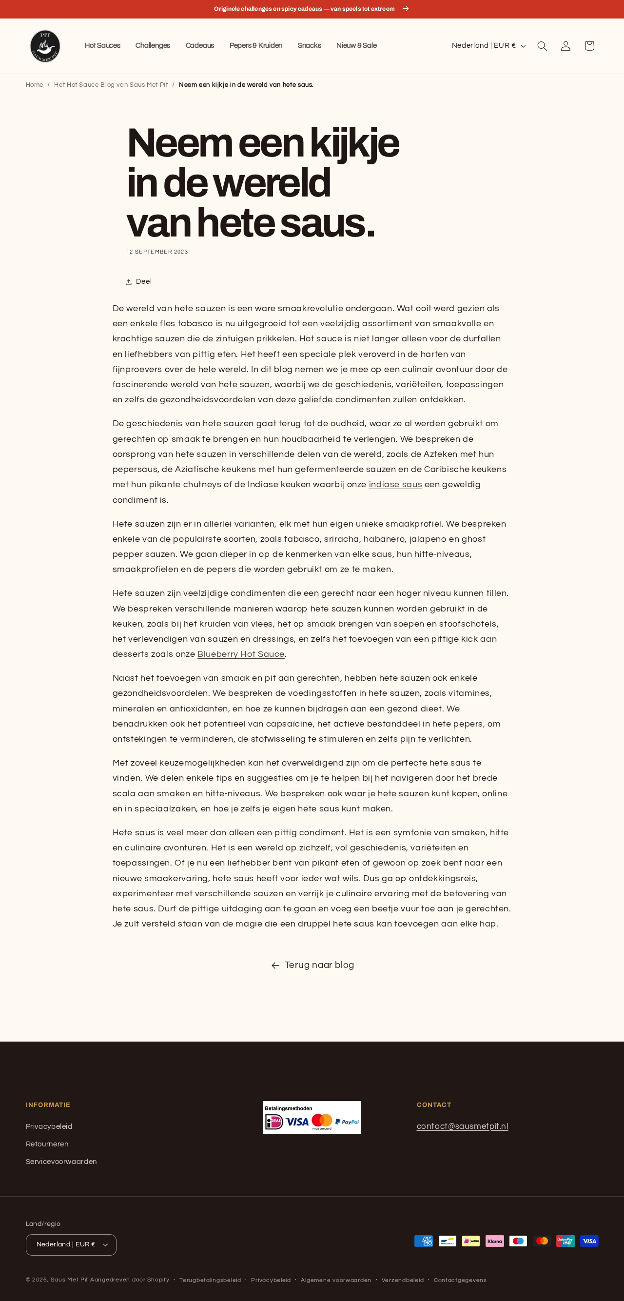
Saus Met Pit (69, 1279)
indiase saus (396, 484)
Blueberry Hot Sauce (241, 654)
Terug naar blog (319, 965)
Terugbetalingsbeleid (210, 1280)
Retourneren (47, 1144)
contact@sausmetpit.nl (462, 1126)
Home (35, 85)
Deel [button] (144, 281)
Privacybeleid (49, 1126)
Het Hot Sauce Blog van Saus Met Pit (111, 85)
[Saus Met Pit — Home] (45, 46)
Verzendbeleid (403, 1280)
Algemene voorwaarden (336, 1280)
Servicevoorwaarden (61, 1161)
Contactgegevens (460, 1280)
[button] (542, 46)
